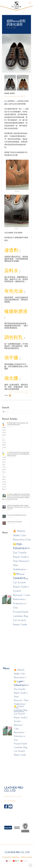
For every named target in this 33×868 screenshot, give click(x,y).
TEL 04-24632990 (10, 801)
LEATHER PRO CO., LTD (12, 796)
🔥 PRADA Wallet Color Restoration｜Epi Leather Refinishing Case (22, 539)
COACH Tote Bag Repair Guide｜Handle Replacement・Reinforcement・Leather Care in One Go (18, 507)
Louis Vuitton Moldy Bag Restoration (16, 515)
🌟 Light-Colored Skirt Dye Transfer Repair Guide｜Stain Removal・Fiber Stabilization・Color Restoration (18, 454)
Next (23, 392)
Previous (15, 392)
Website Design (26, 857)
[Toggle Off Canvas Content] (30, 3)
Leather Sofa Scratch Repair (14, 521)
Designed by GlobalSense (11, 857)
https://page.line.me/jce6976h (15, 96)
